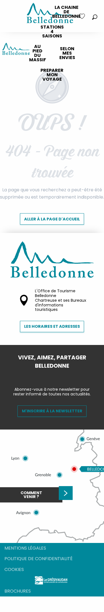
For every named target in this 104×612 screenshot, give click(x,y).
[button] (95, 17)
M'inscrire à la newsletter (52, 411)
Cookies (14, 569)
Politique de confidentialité (38, 558)
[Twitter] (56, 375)
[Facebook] (47, 375)
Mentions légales (25, 548)
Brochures (17, 591)
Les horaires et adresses (52, 326)
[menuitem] (66, 12)
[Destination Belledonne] (16, 50)
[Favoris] (82, 16)
